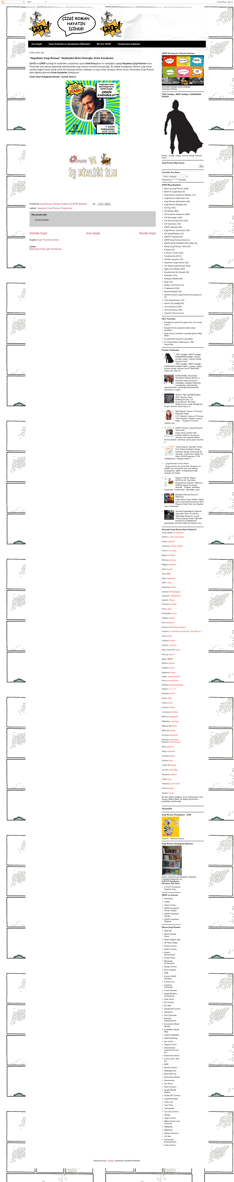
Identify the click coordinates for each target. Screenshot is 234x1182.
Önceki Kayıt (147, 233)
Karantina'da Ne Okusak (174, 272)
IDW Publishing (170, 1038)
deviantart (168, 1012)
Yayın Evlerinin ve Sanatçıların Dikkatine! (69, 44)
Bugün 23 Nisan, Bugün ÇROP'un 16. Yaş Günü (185, 479)
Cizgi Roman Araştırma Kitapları (178, 195)
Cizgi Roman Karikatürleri (175, 201)
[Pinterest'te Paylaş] (109, 204)
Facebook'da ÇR (171, 256)
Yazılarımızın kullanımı (129, 44)
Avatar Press (169, 958)
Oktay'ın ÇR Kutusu (172, 285)
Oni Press (168, 1083)
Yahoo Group (170, 905)
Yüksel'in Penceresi (172, 313)
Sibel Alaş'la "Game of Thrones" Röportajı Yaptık (189, 412)
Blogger (111, 1161)
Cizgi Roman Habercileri (174, 198)
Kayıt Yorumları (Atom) (48, 240)
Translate (182, 180)
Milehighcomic (170, 1071)
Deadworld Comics (172, 1009)
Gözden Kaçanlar (171, 259)
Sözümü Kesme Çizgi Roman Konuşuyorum (183, 295)
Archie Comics (170, 946)
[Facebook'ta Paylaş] (106, 204)
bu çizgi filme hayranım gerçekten (178, 339)
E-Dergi (167, 250)
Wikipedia (168, 1127)
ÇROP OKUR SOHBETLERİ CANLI (179, 243)
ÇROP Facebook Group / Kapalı (171, 909)
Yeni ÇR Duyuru (171, 310)
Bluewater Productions (169, 962)
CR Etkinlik (168, 211)
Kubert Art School (171, 1055)
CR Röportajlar (170, 217)
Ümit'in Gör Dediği (172, 303)
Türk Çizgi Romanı (172, 300)
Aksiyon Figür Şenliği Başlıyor (188, 395)
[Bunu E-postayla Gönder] (99, 204)
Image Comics (170, 1044)
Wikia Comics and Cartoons (172, 1122)
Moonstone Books (172, 1077)
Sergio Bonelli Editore (170, 1091)
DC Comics (169, 1002)
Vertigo (167, 1115)
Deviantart (168, 898)
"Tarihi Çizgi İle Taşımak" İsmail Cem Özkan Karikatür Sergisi (188, 448)
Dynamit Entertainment (170, 1019)
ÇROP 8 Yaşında (171, 237)
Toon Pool (168, 1105)
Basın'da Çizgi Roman (173, 188)
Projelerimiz (66, 208)
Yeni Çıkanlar (170, 307)
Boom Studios (170, 970)
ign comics (168, 1041)
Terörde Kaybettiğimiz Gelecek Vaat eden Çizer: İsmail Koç (188, 512)
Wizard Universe (171, 1133)
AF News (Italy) (170, 943)
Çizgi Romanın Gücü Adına (177, 463)
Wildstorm (168, 1130)
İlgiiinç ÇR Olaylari (172, 269)
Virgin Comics (170, 1118)
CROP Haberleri (171, 227)
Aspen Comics (170, 949)
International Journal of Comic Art (171, 1050)
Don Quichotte (170, 1015)
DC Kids (167, 1005)
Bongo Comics (170, 966)
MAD (166, 1064)
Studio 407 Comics (172, 1095)
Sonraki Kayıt (38, 233)
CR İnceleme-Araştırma (174, 214)
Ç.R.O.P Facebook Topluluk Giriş (172, 888)
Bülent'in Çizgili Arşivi (173, 192)
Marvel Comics (170, 1067)
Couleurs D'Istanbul (168, 986)
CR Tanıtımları (170, 224)
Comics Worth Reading (170, 977)
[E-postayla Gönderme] (94, 204)
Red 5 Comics (170, 1087)
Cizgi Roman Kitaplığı (173, 204)
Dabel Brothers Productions (170, 995)
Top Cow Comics (171, 1111)
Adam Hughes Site (172, 939)
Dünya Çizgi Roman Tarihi (175, 246)
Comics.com (169, 982)
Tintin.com (168, 1102)
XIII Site (167, 1136)
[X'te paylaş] (104, 204)
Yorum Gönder (42, 220)
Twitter (167, 902)
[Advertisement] (45, 259)
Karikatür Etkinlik (171, 279)
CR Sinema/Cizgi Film (173, 220)
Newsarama (169, 1080)
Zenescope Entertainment (170, 1140)
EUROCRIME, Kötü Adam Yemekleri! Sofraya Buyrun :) (187, 377)
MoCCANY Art (170, 1074)
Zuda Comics (170, 1145)
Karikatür (168, 275)
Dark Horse (169, 999)
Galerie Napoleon (171, 1035)
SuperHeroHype (171, 1099)
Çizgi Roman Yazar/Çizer (175, 230)
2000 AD (168, 931)
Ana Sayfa (36, 44)
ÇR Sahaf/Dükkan (172, 233)
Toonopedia (169, 1108)
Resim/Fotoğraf (171, 291)
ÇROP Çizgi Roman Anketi (175, 240)
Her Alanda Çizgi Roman (174, 266)
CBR (166, 973)
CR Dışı (167, 208)
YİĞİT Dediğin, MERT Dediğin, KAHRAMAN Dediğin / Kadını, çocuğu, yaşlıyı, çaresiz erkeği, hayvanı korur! (188, 357)
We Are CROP (104, 44)
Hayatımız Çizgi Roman (48, 208)
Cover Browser (170, 990)
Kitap (166, 282)
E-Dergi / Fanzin (171, 253)
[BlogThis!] (101, 204)
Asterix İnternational (169, 953)
